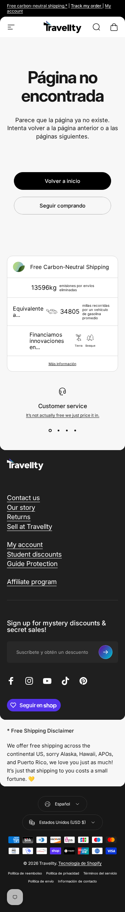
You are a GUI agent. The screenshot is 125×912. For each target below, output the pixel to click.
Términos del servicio (100, 873)
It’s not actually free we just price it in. (62, 415)
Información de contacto (77, 881)
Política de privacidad (62, 873)
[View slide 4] (75, 430)
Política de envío (41, 881)
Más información (62, 364)
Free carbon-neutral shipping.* (37, 5)
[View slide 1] (50, 430)
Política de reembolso (25, 873)
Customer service (62, 406)
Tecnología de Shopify (80, 863)
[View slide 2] (58, 430)
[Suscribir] (105, 652)
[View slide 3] (66, 430)
